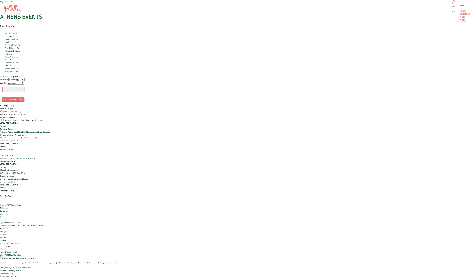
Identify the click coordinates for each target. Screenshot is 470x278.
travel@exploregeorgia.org (10, 252)
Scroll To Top (5, 196)
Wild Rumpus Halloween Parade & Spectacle (17, 158)
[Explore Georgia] (12, 9)
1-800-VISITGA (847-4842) (10, 255)
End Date (3, 83)
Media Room (5, 249)
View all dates (8, 123)
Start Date (4, 79)
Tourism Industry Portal (9, 243)
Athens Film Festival (8, 117)
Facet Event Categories (9, 76)
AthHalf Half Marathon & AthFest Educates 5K (18, 137)
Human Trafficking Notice (10, 270)
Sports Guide (5, 246)
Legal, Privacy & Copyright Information (15, 267)
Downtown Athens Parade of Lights (14, 179)
